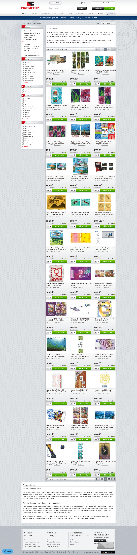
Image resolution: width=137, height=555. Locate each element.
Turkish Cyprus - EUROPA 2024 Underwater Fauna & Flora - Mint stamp (81, 143)
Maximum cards (29, 66)
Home (23, 23)
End (114, 49)
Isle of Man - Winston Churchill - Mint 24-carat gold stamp (56, 213)
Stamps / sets (28, 80)
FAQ (71, 540)
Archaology (27, 144)
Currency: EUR (54, 3)
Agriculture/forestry (30, 126)
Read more (96, 543)
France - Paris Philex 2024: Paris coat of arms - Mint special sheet (103, 391)
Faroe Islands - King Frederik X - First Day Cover (105, 249)
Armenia (26, 112)
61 (105, 49)
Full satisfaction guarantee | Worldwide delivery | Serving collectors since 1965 (68, 17)
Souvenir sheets (29, 78)
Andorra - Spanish (29, 109)
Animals (26, 138)
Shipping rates (50, 81)
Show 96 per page (61, 49)
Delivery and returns (53, 544)
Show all (25, 82)
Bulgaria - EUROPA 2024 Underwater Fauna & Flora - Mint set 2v (55, 178)
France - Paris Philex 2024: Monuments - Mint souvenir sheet (79, 391)
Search (81, 8)
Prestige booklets (29, 72)
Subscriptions (79, 14)
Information (100, 14)
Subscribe (99, 540)
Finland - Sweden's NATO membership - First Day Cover (56, 462)
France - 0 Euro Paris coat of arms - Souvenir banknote (104, 355)
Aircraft (26, 130)
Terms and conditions (53, 542)
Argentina (27, 110)
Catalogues (45, 14)
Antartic (26, 140)
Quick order (111, 14)
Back (99, 49)
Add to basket (59, 84)
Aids (25, 128)
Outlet (70, 14)
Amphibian (27, 134)
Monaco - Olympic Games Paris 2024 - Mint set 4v (103, 142)
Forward (112, 49)
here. (91, 42)
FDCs (26, 64)
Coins (54, 14)
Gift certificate (74, 542)
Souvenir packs (28, 76)
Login (79, 3)
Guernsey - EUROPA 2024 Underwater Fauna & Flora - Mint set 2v (104, 285)
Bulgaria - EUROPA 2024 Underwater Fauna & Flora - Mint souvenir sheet (80, 178)
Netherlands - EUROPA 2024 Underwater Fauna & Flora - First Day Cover (80, 320)
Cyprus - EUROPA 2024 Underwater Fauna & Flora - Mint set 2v (80, 107)
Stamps (24, 14)
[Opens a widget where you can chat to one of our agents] (7, 551)
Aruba (26, 114)
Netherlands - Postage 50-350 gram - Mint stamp (104, 320)
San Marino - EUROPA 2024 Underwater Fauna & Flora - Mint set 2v (80, 214)
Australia (27, 116)
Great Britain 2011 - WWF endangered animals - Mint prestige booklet (55, 72)
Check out (109, 8)
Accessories (34, 14)
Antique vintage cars (30, 142)
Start (96, 49)
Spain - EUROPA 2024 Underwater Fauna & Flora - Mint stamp (55, 356)
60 (102, 49)
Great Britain (28, 99)
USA (25, 101)
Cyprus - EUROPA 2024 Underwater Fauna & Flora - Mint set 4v (104, 107)
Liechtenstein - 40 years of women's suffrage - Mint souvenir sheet (55, 285)
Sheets (26, 74)
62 (109, 49)
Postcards (27, 70)
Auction (62, 14)
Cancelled (27, 90)
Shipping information (53, 540)
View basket (97, 8)
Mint (25, 92)
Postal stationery (29, 68)
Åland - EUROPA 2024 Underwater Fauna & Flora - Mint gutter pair (80, 356)
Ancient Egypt (28, 136)
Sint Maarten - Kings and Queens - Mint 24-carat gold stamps (104, 214)
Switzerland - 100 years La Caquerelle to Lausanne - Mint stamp (56, 249)
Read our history (29, 540)
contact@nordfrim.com (91, 552)
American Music (29, 132)
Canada (26, 103)
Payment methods (52, 546)
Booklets (27, 62)
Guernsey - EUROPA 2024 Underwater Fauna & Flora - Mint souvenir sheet (55, 320)
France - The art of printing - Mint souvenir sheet (55, 426)
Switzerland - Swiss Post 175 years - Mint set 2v (80, 249)
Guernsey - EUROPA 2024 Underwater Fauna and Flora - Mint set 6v (80, 427)
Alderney (27, 105)
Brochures (90, 14)
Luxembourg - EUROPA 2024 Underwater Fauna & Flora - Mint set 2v (104, 427)
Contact (84, 3)
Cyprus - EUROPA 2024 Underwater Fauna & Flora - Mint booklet (55, 143)
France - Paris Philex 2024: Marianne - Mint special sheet (56, 391)
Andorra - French (29, 107)
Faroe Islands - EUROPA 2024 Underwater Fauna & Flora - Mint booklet (105, 178)
